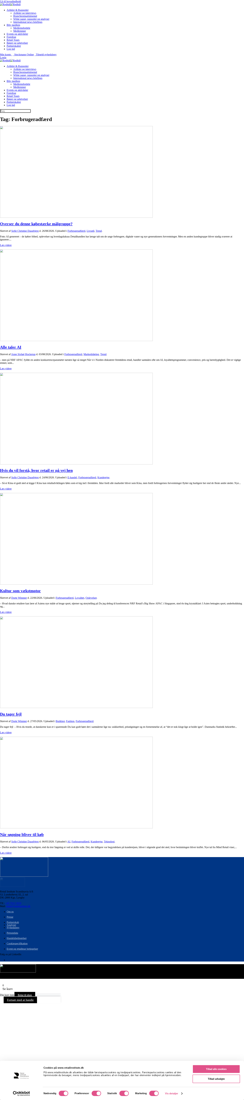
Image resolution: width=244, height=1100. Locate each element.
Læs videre (6, 245)
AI (68, 841)
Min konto (6, 54)
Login (3, 57)
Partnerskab (13, 922)
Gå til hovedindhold (10, 1)
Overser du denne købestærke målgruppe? (36, 224)
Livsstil (90, 230)
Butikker (60, 721)
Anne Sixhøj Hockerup (23, 354)
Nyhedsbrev (13, 927)
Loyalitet (79, 597)
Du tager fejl (11, 714)
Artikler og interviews (24, 13)
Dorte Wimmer (19, 597)
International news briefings (27, 22)
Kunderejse (103, 477)
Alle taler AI (10, 347)
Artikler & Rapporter (18, 10)
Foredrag (11, 37)
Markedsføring (91, 354)
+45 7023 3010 (13, 903)
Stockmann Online (23, 54)
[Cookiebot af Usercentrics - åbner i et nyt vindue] (21, 1093)
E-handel (72, 477)
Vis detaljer (171, 1093)
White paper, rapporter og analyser (31, 19)
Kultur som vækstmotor (20, 591)
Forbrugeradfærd (76, 230)
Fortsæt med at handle (20, 1000)
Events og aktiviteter (17, 34)
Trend (99, 230)
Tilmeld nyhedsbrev (46, 54)
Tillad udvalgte (216, 1078)
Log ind (11, 48)
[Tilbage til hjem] (10, 4)
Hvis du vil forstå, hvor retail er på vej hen (36, 470)
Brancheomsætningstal (25, 16)
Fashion (70, 721)
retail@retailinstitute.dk (18, 906)
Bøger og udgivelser (17, 43)
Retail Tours (13, 40)
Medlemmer (19, 31)
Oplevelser (91, 597)
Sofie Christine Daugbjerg (25, 230)
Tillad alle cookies (216, 1069)
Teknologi (109, 841)
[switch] (96, 1093)
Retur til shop (25, 995)
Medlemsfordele (21, 28)
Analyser (11, 925)
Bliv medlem (13, 25)
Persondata (12, 932)
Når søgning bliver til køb (22, 834)
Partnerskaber (14, 45)
